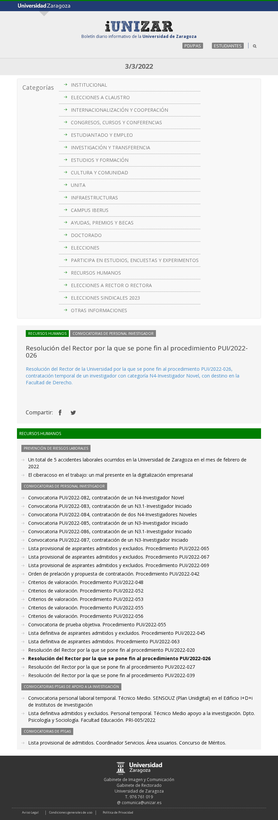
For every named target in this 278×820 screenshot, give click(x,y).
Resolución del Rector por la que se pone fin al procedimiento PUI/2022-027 (111, 667)
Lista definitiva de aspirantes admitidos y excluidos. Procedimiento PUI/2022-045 (116, 633)
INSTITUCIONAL (89, 85)
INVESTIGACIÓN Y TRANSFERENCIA (110, 147)
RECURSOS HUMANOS (96, 272)
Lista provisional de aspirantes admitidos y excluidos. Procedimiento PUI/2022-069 (118, 565)
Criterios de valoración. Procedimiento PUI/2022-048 (85, 582)
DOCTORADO (86, 235)
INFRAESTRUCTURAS (94, 197)
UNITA (78, 185)
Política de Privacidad (118, 812)
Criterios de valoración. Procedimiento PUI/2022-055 (85, 607)
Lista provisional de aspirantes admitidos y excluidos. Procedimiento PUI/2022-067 (118, 557)
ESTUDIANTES (228, 46)
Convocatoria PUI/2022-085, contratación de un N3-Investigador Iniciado (108, 523)
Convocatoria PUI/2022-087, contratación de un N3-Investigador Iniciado (108, 540)
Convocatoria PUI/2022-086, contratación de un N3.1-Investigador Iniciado (110, 531)
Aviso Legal (30, 812)
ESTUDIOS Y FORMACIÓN (99, 160)
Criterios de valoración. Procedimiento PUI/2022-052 (85, 590)
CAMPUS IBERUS (89, 210)
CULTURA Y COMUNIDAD (99, 172)
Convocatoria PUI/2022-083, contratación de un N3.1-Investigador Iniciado (110, 506)
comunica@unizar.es (141, 802)
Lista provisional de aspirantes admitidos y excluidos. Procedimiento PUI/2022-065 (118, 548)
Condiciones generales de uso (70, 812)
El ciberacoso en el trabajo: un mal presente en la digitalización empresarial (110, 475)
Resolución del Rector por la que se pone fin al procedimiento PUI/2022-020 (111, 650)
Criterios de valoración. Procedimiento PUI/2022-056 (85, 616)
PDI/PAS (192, 46)
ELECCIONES (85, 247)
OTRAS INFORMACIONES (99, 310)
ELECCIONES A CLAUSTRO (100, 97)
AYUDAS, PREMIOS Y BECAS (102, 222)
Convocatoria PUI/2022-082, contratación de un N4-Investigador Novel (106, 497)
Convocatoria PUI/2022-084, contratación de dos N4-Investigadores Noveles (112, 514)
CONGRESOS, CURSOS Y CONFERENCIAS (116, 122)
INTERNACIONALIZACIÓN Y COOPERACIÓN (119, 110)
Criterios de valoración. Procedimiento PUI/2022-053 (85, 599)
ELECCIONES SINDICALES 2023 (105, 298)
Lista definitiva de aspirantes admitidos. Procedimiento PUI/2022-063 (104, 641)
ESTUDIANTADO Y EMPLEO (102, 135)
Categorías (38, 87)
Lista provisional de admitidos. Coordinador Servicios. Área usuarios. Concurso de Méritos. (127, 742)
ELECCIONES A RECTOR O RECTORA (111, 285)
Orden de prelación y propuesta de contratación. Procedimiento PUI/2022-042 (113, 573)
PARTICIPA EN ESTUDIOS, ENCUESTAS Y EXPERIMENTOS (135, 260)
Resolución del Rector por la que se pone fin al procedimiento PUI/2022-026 (119, 658)
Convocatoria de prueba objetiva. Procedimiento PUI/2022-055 (97, 624)
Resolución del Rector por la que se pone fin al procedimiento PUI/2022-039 (111, 675)
